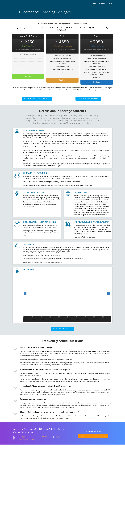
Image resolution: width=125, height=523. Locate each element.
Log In (110, 3)
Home (94, 3)
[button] (25, 293)
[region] (67, 296)
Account (102, 3)
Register (28, 76)
